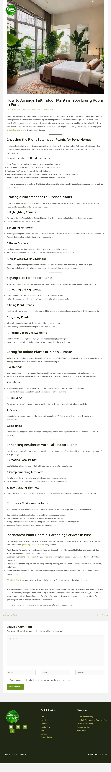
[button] (107, 9)
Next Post (102, 615)
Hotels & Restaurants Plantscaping (92, 720)
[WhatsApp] (12, 731)
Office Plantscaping (85, 723)
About (43, 720)
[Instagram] (18, 727)
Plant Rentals (82, 730)
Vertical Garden (83, 727)
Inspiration (45, 727)
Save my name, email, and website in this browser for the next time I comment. (42, 680)
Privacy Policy (46, 737)
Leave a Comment (14, 109)
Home (43, 716)
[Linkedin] (25, 727)
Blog (42, 730)
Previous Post (10, 615)
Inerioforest (16, 580)
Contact (44, 734)
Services (44, 723)
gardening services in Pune (33, 544)
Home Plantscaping (85, 716)
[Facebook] (11, 727)
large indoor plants (14, 130)
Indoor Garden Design (32, 109)
